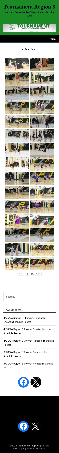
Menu (52, 38)
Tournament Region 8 (29, 7)
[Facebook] (23, 382)
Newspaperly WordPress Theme (29, 448)
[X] (36, 382)
